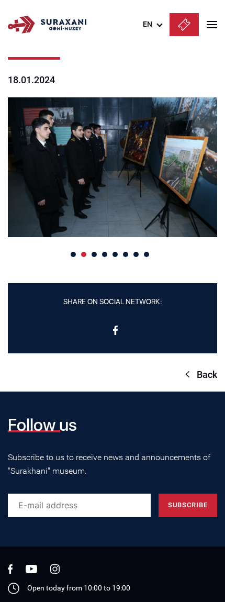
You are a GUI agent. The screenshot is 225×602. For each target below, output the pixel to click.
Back (207, 374)
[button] (73, 254)
